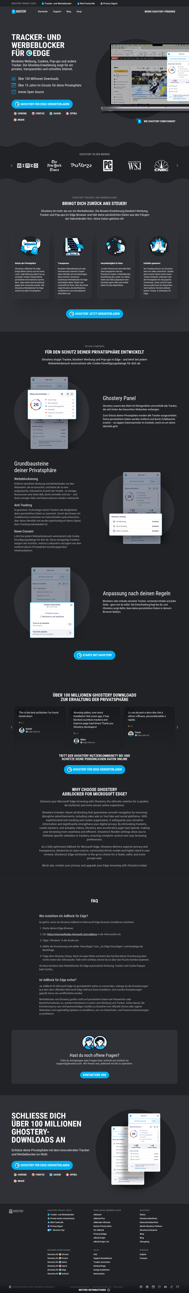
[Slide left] (12, 165)
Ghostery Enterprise (148, 1230)
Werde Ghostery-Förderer (160, 11)
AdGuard (97, 1214)
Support (57, 11)
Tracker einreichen (102, 1262)
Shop (79, 11)
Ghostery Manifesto (148, 1218)
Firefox (40, 113)
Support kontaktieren (103, 1258)
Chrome (22, 113)
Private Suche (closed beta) (62, 1218)
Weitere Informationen (92, 1289)
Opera (73, 113)
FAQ (95, 1254)
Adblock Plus (99, 1218)
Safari (57, 113)
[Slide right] (177, 165)
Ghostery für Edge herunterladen (44, 104)
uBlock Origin (99, 1238)
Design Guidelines (102, 1270)
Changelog (144, 1242)
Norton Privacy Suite (103, 1226)
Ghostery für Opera (57, 1266)
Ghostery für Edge (56, 1270)
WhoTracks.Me (87, 3)
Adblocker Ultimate (102, 1222)
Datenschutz (99, 1274)
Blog (69, 11)
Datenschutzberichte (149, 1222)
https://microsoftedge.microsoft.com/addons (72, 934)
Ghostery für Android (58, 1274)
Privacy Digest (110, 3)
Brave (21, 119)
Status (142, 1214)
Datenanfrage (100, 1266)
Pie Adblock (99, 1230)
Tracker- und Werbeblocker (58, 3)
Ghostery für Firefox (57, 1258)
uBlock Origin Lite (101, 1242)
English (143, 1254)
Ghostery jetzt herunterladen (97, 313)
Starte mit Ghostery (97, 655)
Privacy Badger (100, 1234)
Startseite (43, 11)
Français (143, 1258)
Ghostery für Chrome (58, 1254)
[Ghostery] (19, 11)
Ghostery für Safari (57, 1262)
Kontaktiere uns (94, 1075)
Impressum (118, 1287)
